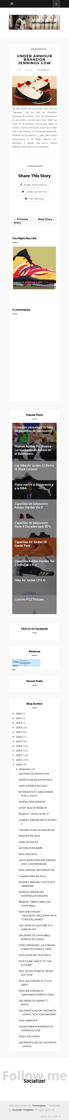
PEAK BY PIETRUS (29, 835)
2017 (19, 731)
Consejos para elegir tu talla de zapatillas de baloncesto (34, 429)
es (25, 663)
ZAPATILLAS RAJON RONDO (36, 779)
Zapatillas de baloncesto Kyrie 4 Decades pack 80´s (33, 524)
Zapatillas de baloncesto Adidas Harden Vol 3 (31, 505)
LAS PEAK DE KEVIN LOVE (34, 773)
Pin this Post (36, 199)
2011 (19, 759)
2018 (19, 727)
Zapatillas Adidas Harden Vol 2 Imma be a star (34, 562)
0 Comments (43, 70)
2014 (19, 745)
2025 (19, 713)
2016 (19, 736)
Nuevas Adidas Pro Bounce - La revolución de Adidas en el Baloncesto (34, 449)
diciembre (24, 768)
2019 (19, 722)
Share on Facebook (35, 185)
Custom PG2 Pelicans (29, 599)
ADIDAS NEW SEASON (32, 801)
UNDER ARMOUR (38, 49)
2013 (19, 750)
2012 (19, 755)
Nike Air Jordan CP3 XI (30, 580)
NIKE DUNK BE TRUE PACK (35, 954)
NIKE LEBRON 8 (28, 1020)
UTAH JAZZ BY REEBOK (33, 807)
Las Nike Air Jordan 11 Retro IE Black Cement (34, 467)
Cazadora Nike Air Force (32, 875)
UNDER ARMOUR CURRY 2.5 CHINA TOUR (32, 284)
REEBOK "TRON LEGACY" (34, 813)
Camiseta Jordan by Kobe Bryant (37, 829)
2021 (19, 718)
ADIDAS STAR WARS (30, 847)
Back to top (49, 1116)
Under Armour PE (28, 841)
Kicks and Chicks (28, 853)
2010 (19, 764)
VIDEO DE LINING (29, 1036)
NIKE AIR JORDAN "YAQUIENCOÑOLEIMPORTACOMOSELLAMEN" (37, 915)
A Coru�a (23, 665)
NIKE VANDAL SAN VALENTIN (37, 869)
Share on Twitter (36, 192)
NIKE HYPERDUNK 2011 (33, 785)
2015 (19, 741)
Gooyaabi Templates (23, 1109)
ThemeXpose (39, 1105)
